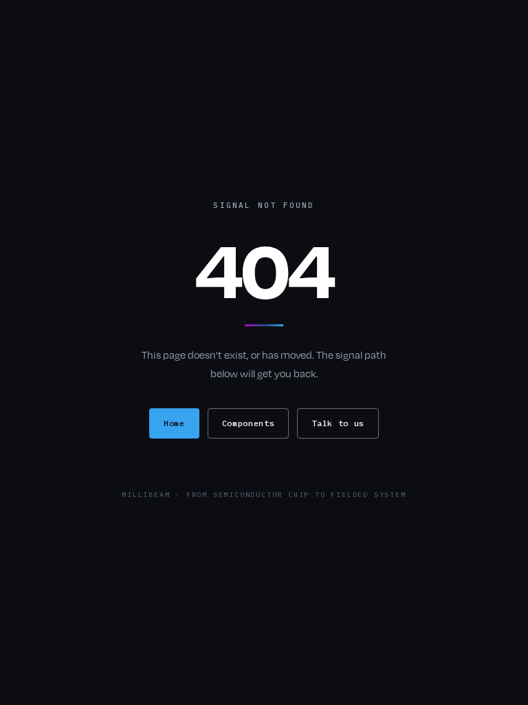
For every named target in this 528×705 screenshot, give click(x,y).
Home (174, 423)
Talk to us (337, 423)
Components (248, 423)
